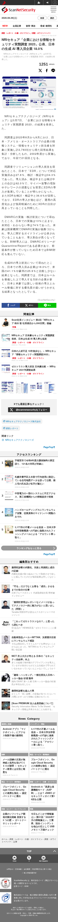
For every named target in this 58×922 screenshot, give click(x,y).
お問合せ (10, 869)
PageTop (48, 447)
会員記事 (17, 26)
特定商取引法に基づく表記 (42, 869)
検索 (42, 17)
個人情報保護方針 (30, 873)
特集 (31, 809)
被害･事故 (30, 26)
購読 (52, 17)
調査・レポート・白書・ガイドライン (43, 782)
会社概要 (27, 869)
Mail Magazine (43, 861)
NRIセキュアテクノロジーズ (19, 439)
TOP (29, 851)
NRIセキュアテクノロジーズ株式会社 (23, 421)
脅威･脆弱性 (46, 26)
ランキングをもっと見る (29, 548)
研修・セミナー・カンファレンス (14, 809)
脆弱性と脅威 (6, 724)
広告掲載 (18, 869)
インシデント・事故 (37, 724)
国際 (3, 754)
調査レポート (12, 428)
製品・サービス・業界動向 (39, 754)
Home (14, 861)
